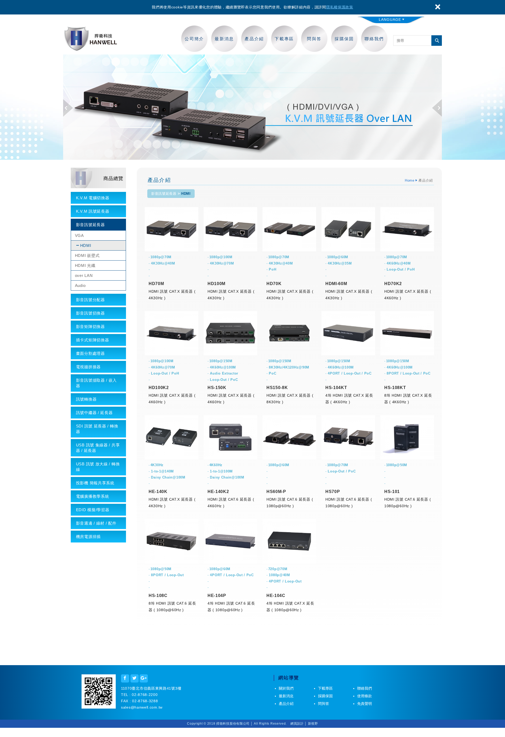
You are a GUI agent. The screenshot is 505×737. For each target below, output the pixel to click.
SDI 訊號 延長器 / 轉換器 (97, 429)
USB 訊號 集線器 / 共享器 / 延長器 (98, 448)
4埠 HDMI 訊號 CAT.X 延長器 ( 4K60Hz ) (349, 398)
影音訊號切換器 (90, 313)
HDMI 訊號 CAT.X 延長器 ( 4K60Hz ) (407, 294)
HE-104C (275, 595)
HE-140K (158, 491)
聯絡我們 (374, 39)
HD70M (156, 283)
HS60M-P (276, 491)
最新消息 (224, 39)
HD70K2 (393, 283)
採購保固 (344, 39)
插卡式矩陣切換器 (92, 340)
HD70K (274, 283)
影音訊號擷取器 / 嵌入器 (96, 383)
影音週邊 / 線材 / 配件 (96, 523)
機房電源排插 (88, 536)
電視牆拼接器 (88, 367)
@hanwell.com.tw (147, 707)
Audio (80, 285)
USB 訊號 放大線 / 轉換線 (98, 467)
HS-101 (392, 491)
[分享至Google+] (144, 678)
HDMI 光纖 (85, 265)
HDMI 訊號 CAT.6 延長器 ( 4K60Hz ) (231, 502)
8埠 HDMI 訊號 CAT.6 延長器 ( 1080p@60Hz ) (172, 606)
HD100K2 (159, 387)
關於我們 (286, 688)
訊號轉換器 (86, 399)
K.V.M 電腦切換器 (92, 198)
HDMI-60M (336, 283)
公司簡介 (194, 39)
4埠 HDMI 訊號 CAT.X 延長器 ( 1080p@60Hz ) (290, 606)
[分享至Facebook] (125, 678)
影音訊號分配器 (90, 299)
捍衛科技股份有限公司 (90, 38)
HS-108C (158, 595)
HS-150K (217, 387)
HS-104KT (336, 387)
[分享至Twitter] (134, 678)
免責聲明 (364, 703)
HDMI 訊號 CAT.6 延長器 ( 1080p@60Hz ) (289, 502)
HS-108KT (395, 387)
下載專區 (284, 39)
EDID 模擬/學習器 (92, 509)
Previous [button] (68, 108)
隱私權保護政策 (339, 7)
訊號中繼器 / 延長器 (94, 412)
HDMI (85, 245)
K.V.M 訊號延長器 (92, 211)
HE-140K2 (218, 491)
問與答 (314, 39)
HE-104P (217, 595)
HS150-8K (277, 387)
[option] (252, 107)
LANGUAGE (390, 19)
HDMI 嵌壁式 (87, 255)
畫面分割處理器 (90, 353)
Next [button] (437, 108)
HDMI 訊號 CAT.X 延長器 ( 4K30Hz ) (172, 294)
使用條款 (364, 696)
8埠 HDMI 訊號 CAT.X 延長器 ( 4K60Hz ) (408, 398)
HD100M (216, 283)
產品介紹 (254, 39)
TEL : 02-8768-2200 (139, 695)
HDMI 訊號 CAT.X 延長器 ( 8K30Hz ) (289, 398)
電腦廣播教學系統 (92, 496)
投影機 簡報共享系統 (95, 483)
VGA (79, 235)
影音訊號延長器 (90, 224)
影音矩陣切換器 (90, 326)
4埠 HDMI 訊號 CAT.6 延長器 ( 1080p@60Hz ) (231, 606)
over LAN (84, 275)
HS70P (332, 491)
